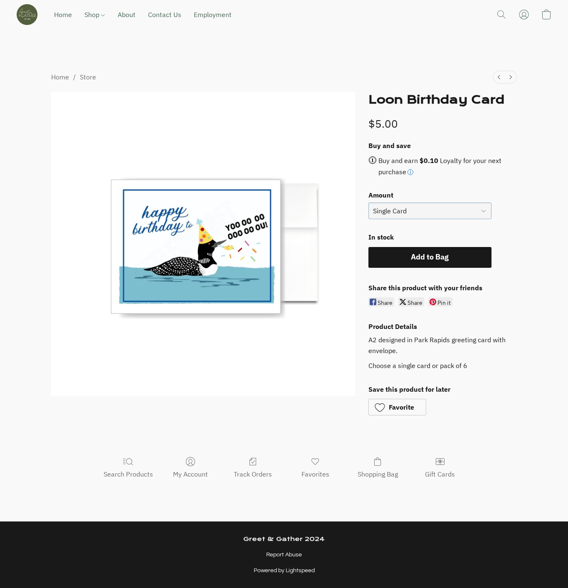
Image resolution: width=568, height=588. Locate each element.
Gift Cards (440, 474)
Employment (213, 14)
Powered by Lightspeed (284, 570)
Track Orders (253, 474)
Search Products (128, 474)
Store (88, 77)
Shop (92, 14)
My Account (190, 474)
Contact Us (164, 14)
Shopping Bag (378, 474)
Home (63, 14)
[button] (27, 14)
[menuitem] (499, 77)
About (127, 14)
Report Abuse (284, 555)
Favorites (315, 474)
